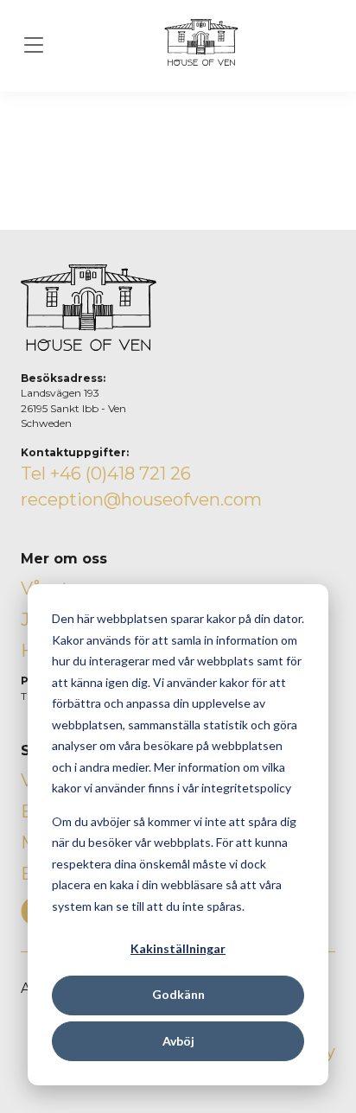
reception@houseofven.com (141, 499)
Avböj (178, 1041)
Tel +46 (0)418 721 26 (106, 473)
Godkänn (178, 994)
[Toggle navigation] (33, 46)
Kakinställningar (178, 948)
